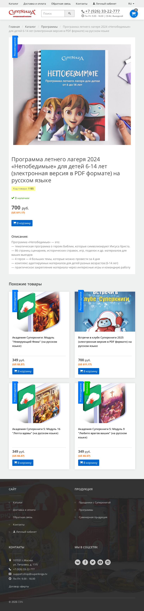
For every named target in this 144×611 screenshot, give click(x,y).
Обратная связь (61, 3)
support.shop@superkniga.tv (30, 574)
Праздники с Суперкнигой (95, 502)
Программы (49, 27)
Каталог (13, 3)
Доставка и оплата (35, 3)
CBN (20, 601)
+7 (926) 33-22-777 (102, 11)
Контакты (81, 3)
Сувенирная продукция (93, 517)
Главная (14, 27)
